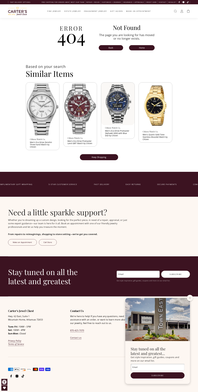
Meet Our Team (77, 2)
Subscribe (158, 375)
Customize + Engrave (111, 2)
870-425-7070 (77, 330)
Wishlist (172, 2)
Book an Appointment (138, 11)
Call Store (48, 242)
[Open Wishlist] (4, 388)
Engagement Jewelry (95, 11)
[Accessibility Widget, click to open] (4, 382)
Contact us (75, 337)
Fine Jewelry (54, 11)
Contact (162, 2)
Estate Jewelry (72, 11)
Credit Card (151, 2)
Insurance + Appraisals (133, 2)
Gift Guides (116, 11)
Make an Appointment (22, 242)
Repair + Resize (93, 2)
